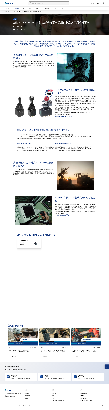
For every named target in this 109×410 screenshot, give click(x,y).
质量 (53, 398)
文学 (53, 395)
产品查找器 (16, 8)
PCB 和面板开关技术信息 (58, 400)
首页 (6, 11)
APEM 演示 (82, 395)
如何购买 (27, 393)
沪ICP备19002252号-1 (34, 405)
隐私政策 (18, 405)
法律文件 (54, 393)
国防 (17, 61)
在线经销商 (27, 395)
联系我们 (27, 398)
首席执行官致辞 (83, 393)
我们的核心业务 (83, 398)
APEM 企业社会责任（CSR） (86, 400)
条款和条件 (24, 405)
